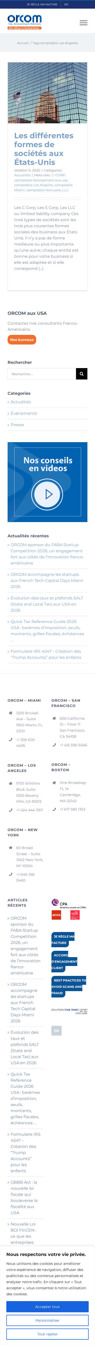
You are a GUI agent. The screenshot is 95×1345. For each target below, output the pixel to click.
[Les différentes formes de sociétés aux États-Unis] (47, 92)
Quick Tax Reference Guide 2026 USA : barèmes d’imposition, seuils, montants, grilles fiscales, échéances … (25, 1098)
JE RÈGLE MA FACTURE (62, 940)
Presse (17, 424)
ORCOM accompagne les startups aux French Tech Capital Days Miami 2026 (47, 580)
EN (56, 1030)
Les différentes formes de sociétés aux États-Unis (43, 149)
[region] (47, 1295)
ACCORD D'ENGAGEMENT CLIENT (64, 961)
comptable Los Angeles (33, 185)
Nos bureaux (22, 339)
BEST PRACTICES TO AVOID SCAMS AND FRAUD (68, 986)
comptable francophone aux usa (41, 180)
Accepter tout (47, 1306)
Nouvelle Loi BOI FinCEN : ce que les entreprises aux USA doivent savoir (25, 1239)
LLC (65, 190)
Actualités (22, 175)
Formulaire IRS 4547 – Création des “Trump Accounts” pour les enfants (26, 1152)
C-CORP (58, 175)
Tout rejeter (47, 1334)
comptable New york (43, 190)
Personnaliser (47, 1320)
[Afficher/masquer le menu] (83, 23)
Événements (24, 413)
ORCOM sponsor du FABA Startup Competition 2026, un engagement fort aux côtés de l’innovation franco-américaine (26, 945)
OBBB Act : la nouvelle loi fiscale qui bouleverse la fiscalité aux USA (24, 1197)
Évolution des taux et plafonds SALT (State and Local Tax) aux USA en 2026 (47, 604)
